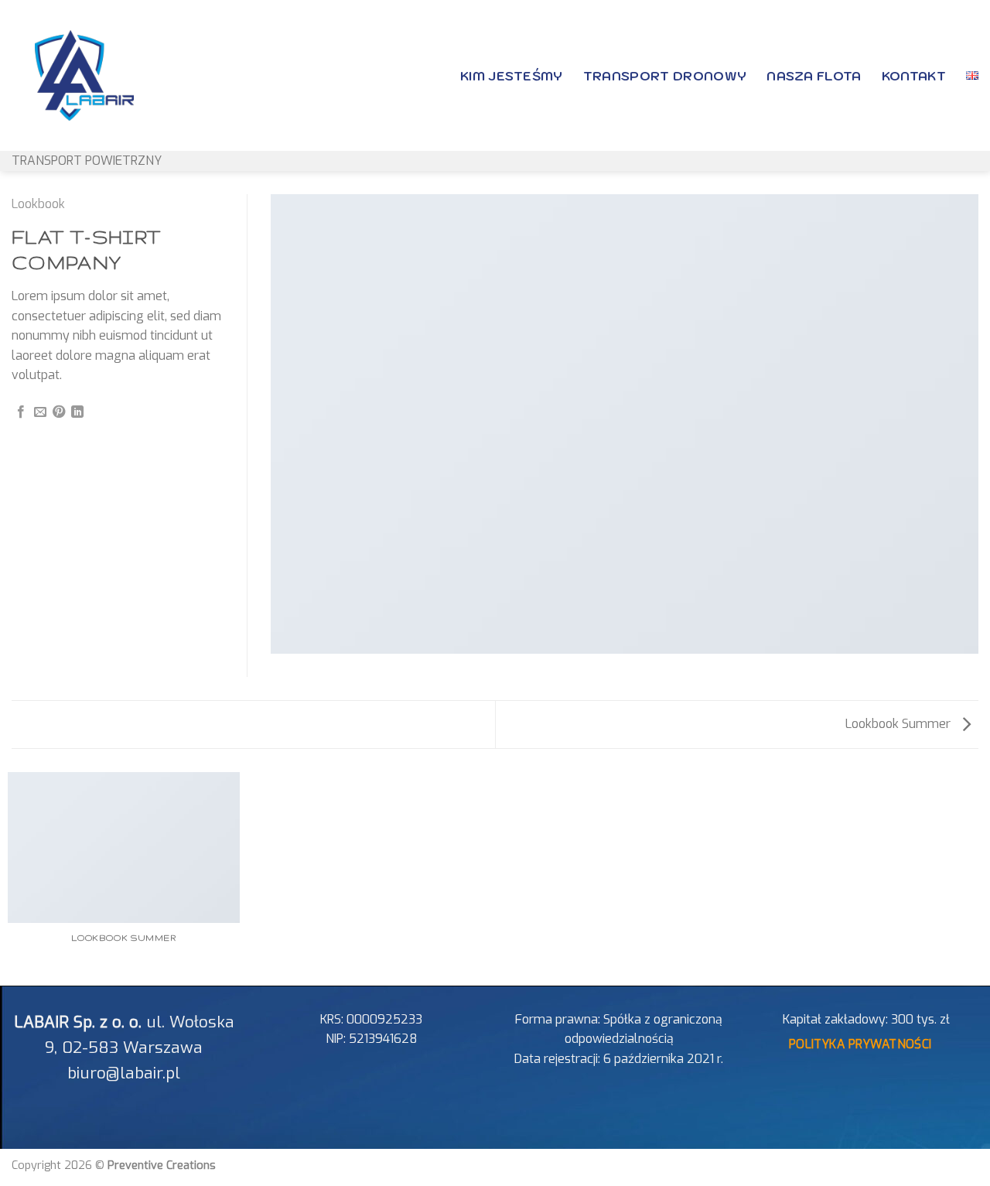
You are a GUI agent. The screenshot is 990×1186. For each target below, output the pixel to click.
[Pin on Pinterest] (59, 412)
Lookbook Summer (899, 724)
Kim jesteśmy (511, 76)
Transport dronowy (664, 76)
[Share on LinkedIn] (77, 412)
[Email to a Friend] (40, 412)
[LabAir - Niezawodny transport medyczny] (61, 75)
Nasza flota (814, 76)
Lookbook (38, 204)
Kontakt (914, 76)
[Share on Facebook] (21, 412)
